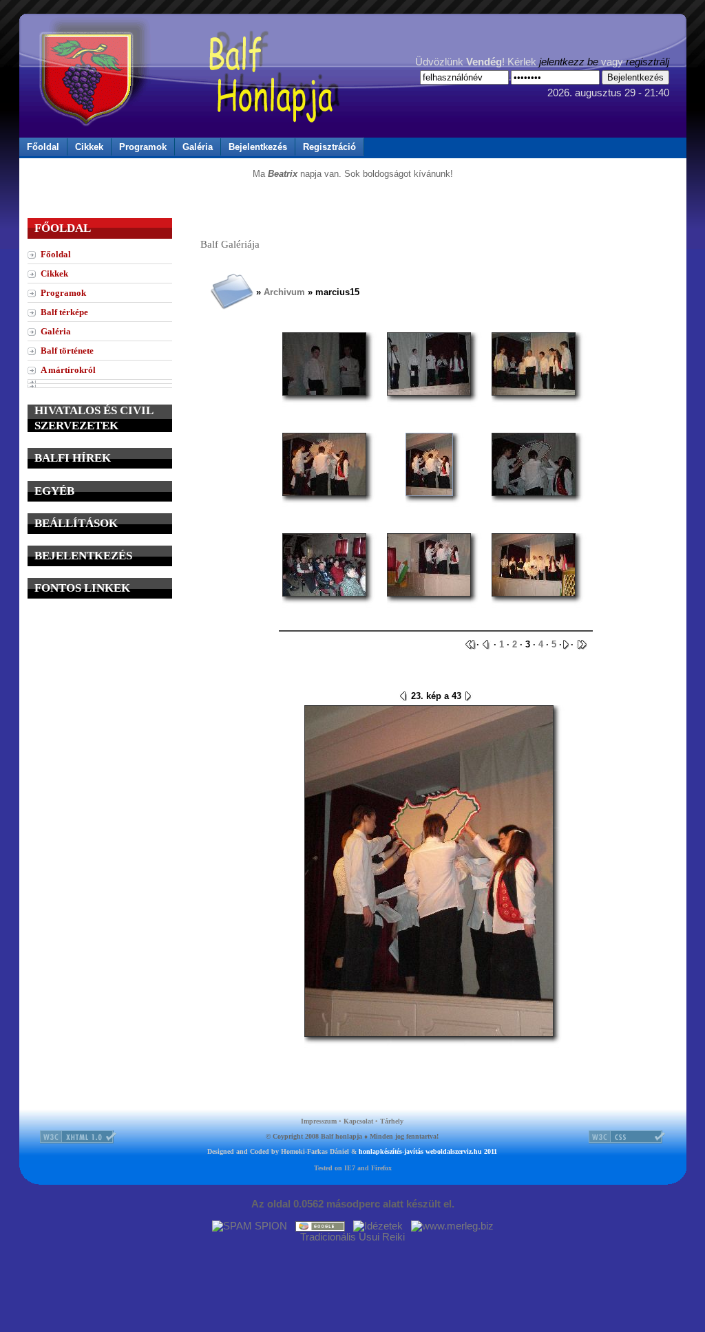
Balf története (67, 350)
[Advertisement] (100, 696)
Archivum (284, 292)
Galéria (197, 147)
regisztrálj (647, 61)
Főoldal (43, 147)
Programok (143, 147)
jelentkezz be (568, 61)
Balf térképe (64, 312)
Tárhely (391, 1121)
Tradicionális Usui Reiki (352, 1237)
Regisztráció (329, 147)
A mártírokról (68, 370)
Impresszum (319, 1121)
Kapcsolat (358, 1121)
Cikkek (89, 147)
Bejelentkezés (258, 147)
